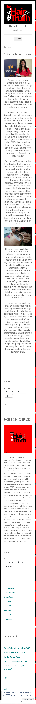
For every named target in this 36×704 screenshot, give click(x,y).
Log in (5, 677)
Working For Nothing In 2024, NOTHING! (15, 652)
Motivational (7, 615)
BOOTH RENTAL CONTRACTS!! (18, 419)
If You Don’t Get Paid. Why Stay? (12, 657)
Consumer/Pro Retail (9, 592)
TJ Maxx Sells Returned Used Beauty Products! (16, 661)
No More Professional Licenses (17, 54)
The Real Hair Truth (18, 26)
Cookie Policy (30, 696)
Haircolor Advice (8, 606)
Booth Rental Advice (9, 588)
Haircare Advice (8, 601)
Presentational (8, 619)
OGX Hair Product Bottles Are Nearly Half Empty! (17, 648)
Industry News (7, 610)
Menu (19, 39)
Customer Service (8, 597)
